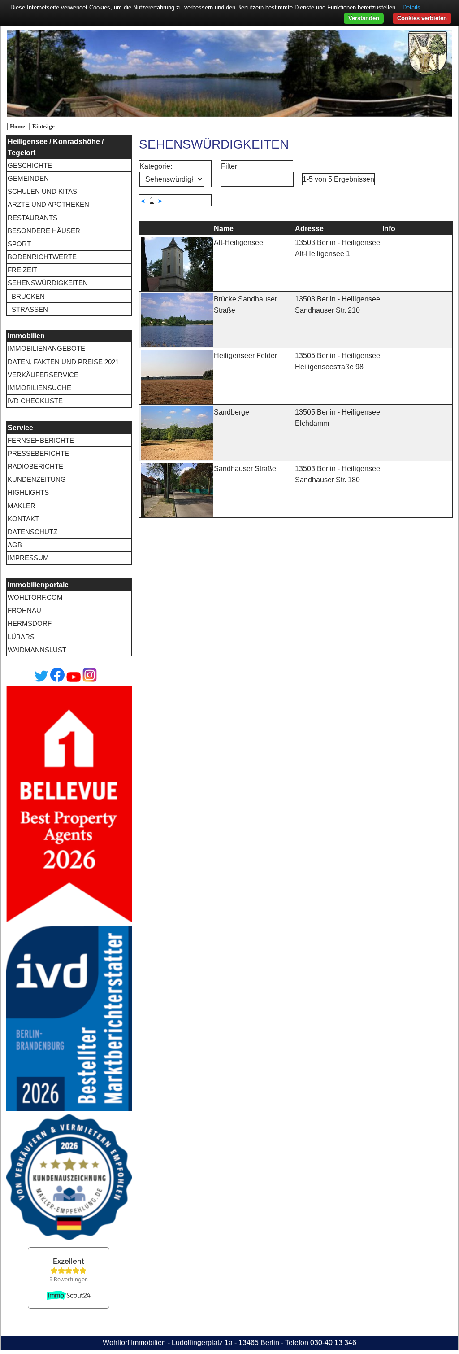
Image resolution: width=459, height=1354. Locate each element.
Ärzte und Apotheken (48, 204)
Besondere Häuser (44, 231)
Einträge (43, 126)
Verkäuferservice (43, 375)
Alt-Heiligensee (238, 242)
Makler (21, 506)
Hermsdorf (30, 623)
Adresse (309, 228)
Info (388, 228)
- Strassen (28, 309)
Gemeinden (28, 178)
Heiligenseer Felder (245, 355)
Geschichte (30, 165)
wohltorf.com (35, 597)
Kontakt (23, 519)
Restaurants (32, 218)
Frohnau (24, 610)
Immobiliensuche (39, 388)
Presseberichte (38, 453)
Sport (19, 244)
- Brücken (26, 296)
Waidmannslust (37, 650)
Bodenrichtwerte (42, 257)
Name (224, 228)
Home (17, 126)
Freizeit (22, 270)
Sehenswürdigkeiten (48, 283)
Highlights (28, 492)
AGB (15, 545)
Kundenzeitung (37, 479)
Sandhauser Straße (245, 468)
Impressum (28, 558)
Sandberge (231, 412)
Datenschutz (32, 532)
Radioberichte (35, 466)
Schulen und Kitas (42, 191)
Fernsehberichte (41, 440)
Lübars (21, 637)
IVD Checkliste (35, 401)
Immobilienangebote (46, 348)
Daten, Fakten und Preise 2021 (63, 362)
